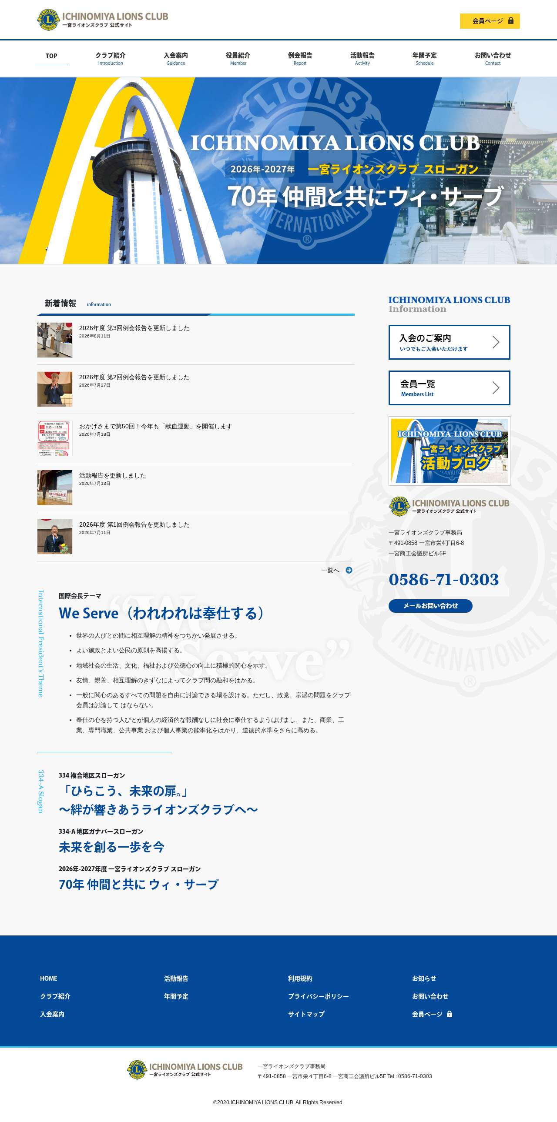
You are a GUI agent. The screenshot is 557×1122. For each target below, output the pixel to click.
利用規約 (300, 978)
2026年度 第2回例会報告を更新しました (134, 377)
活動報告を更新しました (112, 475)
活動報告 (176, 978)
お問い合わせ (430, 996)
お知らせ (424, 978)
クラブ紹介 (55, 996)
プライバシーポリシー (318, 996)
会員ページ (488, 21)
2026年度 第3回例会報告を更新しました (134, 327)
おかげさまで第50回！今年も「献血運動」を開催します (155, 426)
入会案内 (52, 1014)
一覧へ (330, 570)
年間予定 (176, 996)
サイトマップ (306, 1014)
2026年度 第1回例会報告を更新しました (134, 524)
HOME (48, 978)
